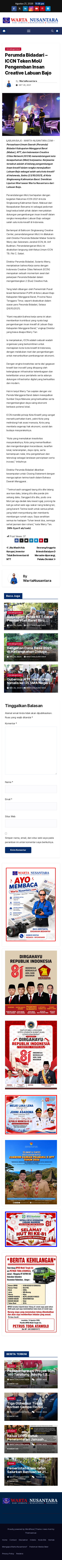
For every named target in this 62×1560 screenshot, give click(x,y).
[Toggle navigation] (29, 31)
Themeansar (30, 1533)
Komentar (11, 723)
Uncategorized (13, 49)
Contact (13, 1540)
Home (4, 1540)
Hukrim (12, 1366)
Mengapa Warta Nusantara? (14, 1547)
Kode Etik (42, 1540)
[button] (52, 30)
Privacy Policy (8, 1553)
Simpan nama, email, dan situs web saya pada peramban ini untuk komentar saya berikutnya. (29, 840)
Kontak (51, 1540)
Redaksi (19, 1553)
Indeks (33, 1540)
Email (8, 799)
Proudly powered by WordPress (21, 1529)
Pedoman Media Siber (38, 1547)
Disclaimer (23, 1540)
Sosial (11, 1398)
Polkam (12, 1431)
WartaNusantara (28, 81)
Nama (9, 782)
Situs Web (10, 816)
